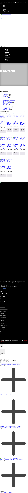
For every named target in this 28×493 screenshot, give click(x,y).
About (4, 5)
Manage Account (3, 325)
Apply (14, 360)
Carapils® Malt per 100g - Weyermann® (8, 395)
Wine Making (5, 104)
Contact (4, 7)
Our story (2, 323)
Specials (7, 60)
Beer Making (5, 98)
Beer (6, 53)
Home (6, 49)
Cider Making (5, 101)
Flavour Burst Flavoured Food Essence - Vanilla (10, 427)
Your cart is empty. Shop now (6, 492)
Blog (4, 6)
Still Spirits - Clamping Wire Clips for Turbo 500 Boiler (11, 459)
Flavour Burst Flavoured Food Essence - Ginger (10, 364)
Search (12, 16)
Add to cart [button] (2, 131)
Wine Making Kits (9, 107)
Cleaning (7, 57)
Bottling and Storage (4, 309)
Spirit (6, 58)
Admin (1, 336)
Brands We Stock (6, 109)
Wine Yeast (7, 108)
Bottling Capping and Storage (9, 100)
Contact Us (2, 329)
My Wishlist (2, 327)
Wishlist (4, 9)
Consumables (8, 105)
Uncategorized (6, 97)
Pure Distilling (6, 95)
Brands (7, 52)
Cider (6, 55)
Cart (3, 10)
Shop (6, 50)
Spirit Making (5, 103)
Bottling (7, 54)
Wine (6, 59)
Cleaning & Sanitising (7, 102)
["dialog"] (14, 420)
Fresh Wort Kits (6, 94)
